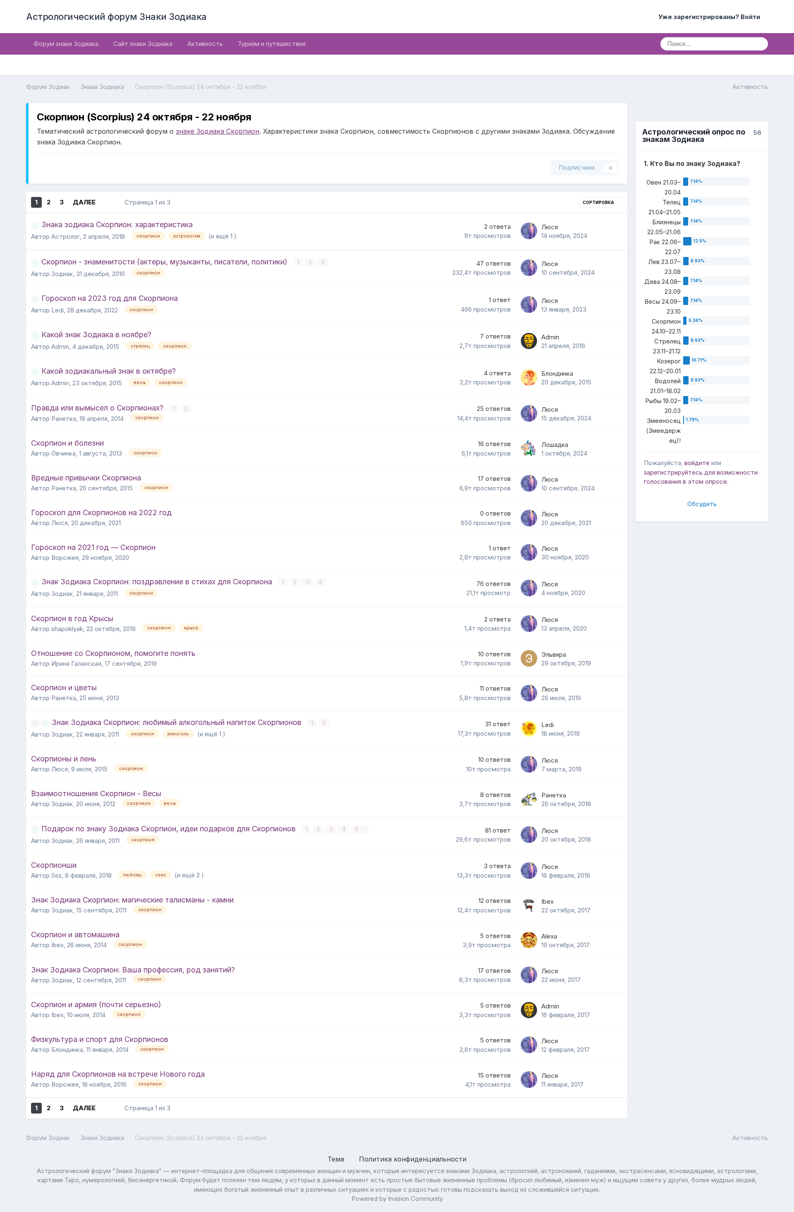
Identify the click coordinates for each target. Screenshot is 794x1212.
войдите (697, 463)
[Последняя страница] (106, 202)
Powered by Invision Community (397, 1198)
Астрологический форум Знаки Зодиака (116, 16)
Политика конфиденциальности (412, 1159)
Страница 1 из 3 (149, 202)
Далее (84, 202)
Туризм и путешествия (272, 44)
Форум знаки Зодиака (65, 44)
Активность (205, 44)
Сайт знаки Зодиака (142, 44)
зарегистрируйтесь (673, 472)
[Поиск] (759, 43)
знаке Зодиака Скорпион (217, 131)
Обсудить (702, 504)
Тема (337, 1159)
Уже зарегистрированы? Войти (710, 17)
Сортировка (599, 202)
